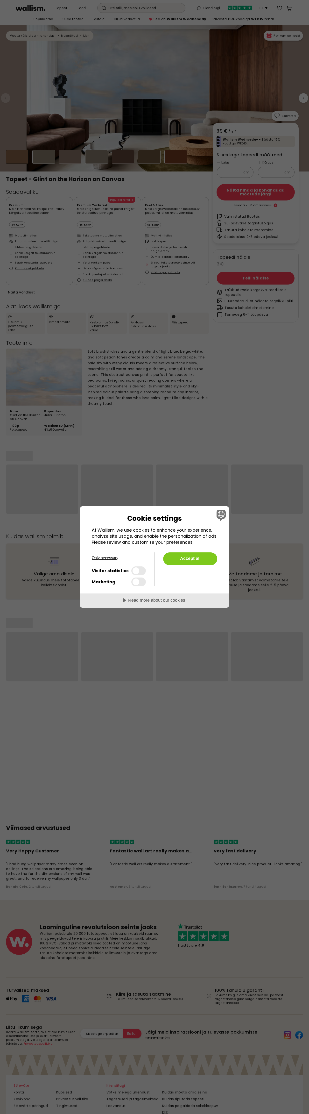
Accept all (190, 558)
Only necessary (105, 558)
